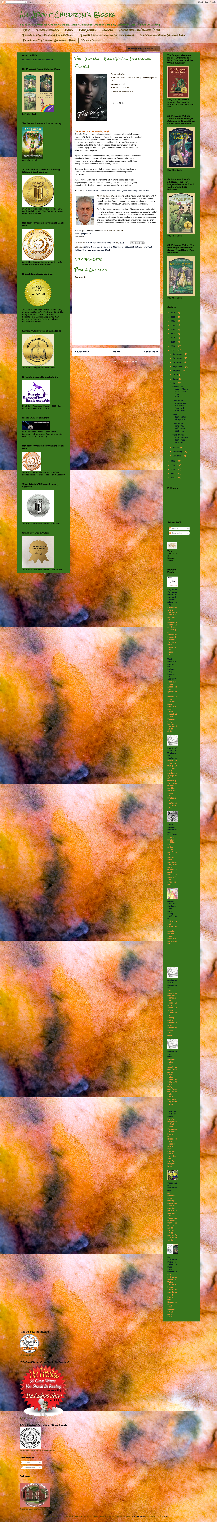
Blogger (164, 1516)
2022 (174, 329)
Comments (176, 533)
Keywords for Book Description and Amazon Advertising (172, 597)
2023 (174, 325)
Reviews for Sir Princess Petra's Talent (49, 35)
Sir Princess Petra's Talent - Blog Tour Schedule (172, 1264)
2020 (174, 338)
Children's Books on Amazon (37, 60)
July (176, 375)
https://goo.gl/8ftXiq (83, 233)
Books (69, 30)
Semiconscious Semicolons (172, 984)
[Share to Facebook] (140, 242)
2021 (174, 334)
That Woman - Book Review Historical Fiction (180, 438)
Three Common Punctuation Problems (172, 829)
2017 (174, 350)
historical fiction (132, 247)
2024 (174, 321)
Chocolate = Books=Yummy (172, 1187)
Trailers (107, 30)
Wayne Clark (103, 250)
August (177, 371)
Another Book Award (171, 1114)
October (177, 362)
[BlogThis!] (134, 242)
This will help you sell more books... (178, 427)
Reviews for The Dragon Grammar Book (49, 40)
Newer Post (82, 351)
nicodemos (140, 1516)
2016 (174, 461)
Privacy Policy (91, 40)
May (175, 383)
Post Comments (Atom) (124, 361)
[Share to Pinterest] (143, 242)
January (177, 456)
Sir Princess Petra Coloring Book (163, 35)
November (178, 358)
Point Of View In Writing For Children (172, 753)
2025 (174, 317)
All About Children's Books (68, 15)
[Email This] (131, 242)
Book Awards (87, 30)
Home (26, 30)
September (179, 366)
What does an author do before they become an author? (171, 669)
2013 (174, 474)
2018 (174, 346)
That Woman (89, 250)
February (178, 452)
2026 (174, 313)
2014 (174, 469)
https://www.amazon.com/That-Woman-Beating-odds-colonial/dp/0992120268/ (116, 190)
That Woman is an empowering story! (92, 131)
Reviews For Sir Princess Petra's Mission (107, 35)
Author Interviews (47, 30)
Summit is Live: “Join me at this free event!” (180, 392)
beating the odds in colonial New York (103, 247)
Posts (174, 528)
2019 (174, 342)
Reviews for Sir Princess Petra (139, 30)
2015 (174, 465)
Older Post (151, 351)
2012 (174, 478)
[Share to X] (137, 242)
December (178, 354)
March (176, 447)
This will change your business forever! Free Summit (180, 405)
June (176, 379)
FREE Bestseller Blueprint (179, 417)
